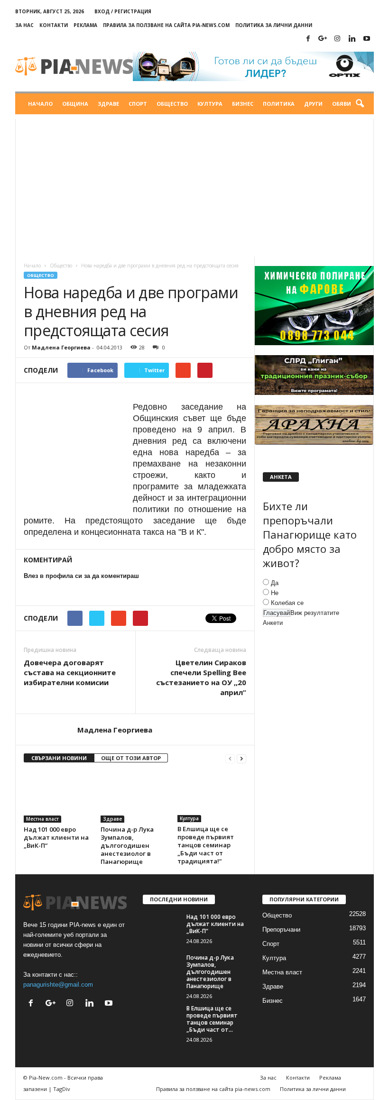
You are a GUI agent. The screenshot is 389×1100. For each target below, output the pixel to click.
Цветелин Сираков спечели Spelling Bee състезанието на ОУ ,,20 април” (201, 677)
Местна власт (42, 819)
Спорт (138, 103)
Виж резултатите (314, 612)
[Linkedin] (352, 39)
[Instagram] (337, 39)
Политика (279, 103)
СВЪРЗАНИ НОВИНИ (59, 757)
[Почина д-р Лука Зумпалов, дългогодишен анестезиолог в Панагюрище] (135, 797)
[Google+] (322, 39)
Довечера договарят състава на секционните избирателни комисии (70, 672)
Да (274, 583)
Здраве (108, 103)
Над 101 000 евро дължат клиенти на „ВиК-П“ (56, 837)
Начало (40, 103)
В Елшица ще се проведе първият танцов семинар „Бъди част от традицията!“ (205, 845)
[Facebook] (308, 39)
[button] (359, 103)
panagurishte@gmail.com (58, 984)
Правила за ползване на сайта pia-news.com (166, 25)
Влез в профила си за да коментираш (81, 575)
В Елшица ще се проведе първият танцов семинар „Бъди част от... (212, 1019)
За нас (24, 25)
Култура (209, 103)
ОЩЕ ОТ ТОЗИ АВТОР (131, 757)
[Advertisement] (194, 185)
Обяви (341, 103)
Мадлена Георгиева (61, 347)
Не (274, 592)
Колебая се (287, 602)
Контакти (53, 25)
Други (313, 103)
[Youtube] (366, 39)
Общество (172, 103)
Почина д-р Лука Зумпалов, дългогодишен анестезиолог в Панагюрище (127, 845)
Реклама (85, 25)
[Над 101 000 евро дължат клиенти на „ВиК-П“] (58, 797)
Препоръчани (281, 929)
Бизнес (242, 103)
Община (75, 103)
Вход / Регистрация (122, 11)
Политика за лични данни (273, 25)
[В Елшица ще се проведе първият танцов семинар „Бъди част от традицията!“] (211, 796)
